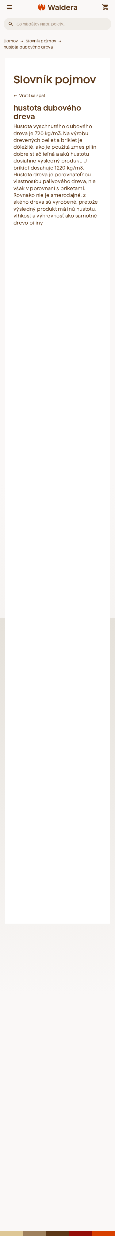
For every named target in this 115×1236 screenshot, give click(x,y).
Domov (11, 41)
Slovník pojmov (41, 41)
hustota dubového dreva (28, 47)
